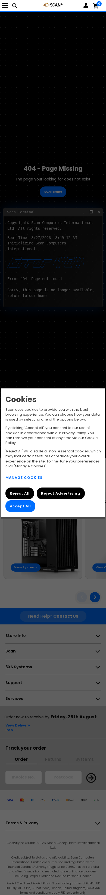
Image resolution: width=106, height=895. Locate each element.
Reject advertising (60, 493)
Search (15, 5)
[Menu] (5, 5)
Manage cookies (24, 477)
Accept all (20, 505)
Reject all (20, 493)
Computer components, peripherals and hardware (53, 5)
